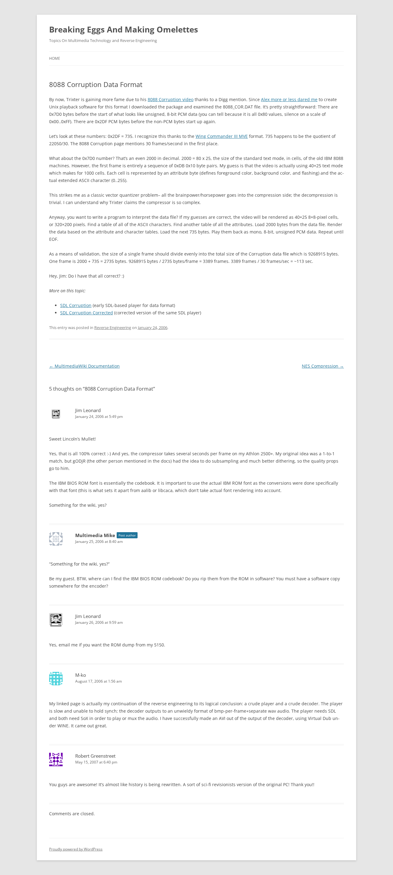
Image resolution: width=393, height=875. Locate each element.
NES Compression (323, 366)
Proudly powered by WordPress (76, 849)
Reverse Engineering (112, 327)
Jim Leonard (88, 410)
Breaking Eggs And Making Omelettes (123, 29)
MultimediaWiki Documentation (84, 366)
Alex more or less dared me (289, 99)
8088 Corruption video (170, 99)
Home (54, 58)
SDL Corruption (75, 305)
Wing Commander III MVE (222, 136)
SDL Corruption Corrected (86, 313)
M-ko (80, 675)
